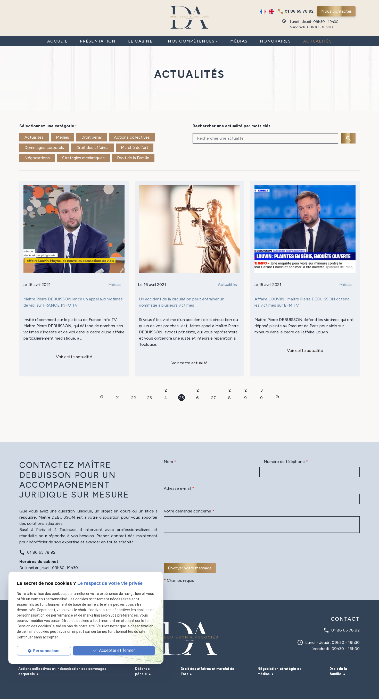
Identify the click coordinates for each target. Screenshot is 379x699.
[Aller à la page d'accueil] (189, 17)
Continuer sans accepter (37, 637)
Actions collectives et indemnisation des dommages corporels (62, 671)
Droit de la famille (338, 671)
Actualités (317, 41)
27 (213, 397)
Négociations (37, 157)
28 (229, 390)
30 (261, 390)
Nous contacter (336, 11)
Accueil (57, 41)
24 (165, 390)
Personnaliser (46, 650)
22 (133, 397)
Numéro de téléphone (286, 461)
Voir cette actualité (74, 356)
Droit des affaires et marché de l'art (207, 671)
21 (118, 397)
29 (245, 390)
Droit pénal (91, 137)
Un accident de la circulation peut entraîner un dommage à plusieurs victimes (181, 302)
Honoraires (275, 41)
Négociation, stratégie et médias (279, 671)
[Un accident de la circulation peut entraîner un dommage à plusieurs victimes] (189, 229)
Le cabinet (142, 41)
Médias (239, 41)
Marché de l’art (134, 147)
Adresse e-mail (179, 488)
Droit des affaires (92, 147)
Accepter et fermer (116, 650)
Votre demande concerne (189, 511)
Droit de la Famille (133, 157)
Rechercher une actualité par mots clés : (233, 125)
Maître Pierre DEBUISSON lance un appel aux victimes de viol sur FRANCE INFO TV (73, 302)
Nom (170, 461)
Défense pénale (142, 671)
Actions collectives (132, 137)
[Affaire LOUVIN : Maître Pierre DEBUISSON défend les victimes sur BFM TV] (305, 229)
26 (197, 390)
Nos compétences (191, 41)
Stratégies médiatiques (83, 157)
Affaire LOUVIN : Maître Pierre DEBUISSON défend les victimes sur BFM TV (302, 302)
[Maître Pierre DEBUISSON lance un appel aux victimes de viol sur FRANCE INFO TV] (74, 229)
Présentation (98, 41)
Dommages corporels (44, 147)
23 (149, 397)
